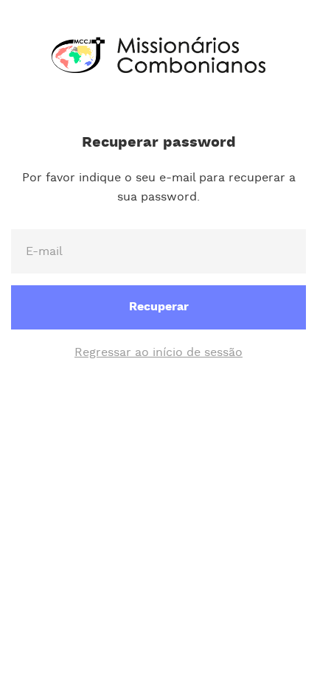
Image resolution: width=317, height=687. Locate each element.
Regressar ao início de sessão (158, 352)
